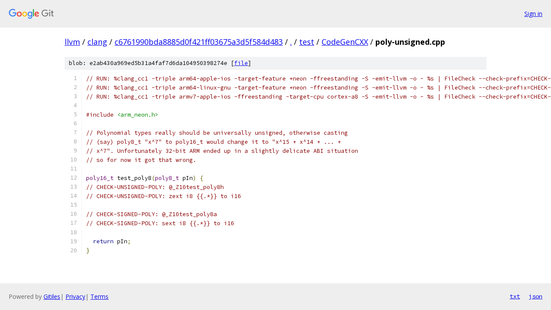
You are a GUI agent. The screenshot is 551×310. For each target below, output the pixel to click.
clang (97, 42)
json (535, 296)
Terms (99, 296)
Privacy (75, 296)
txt (515, 296)
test (306, 42)
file (241, 63)
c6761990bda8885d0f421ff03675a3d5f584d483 (199, 42)
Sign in (533, 13)
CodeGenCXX (345, 42)
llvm (72, 42)
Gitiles (51, 296)
